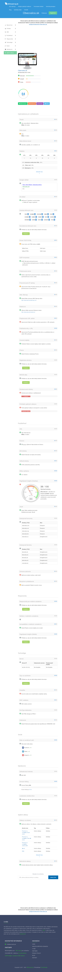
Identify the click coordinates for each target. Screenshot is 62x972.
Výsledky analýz (18, 9)
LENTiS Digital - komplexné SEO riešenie (15, 955)
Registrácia (53, 13)
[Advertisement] (38, 38)
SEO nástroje (12, 6)
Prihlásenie (44, 13)
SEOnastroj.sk (30, 967)
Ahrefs (30, 789)
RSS (23, 851)
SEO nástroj (18, 950)
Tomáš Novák (43, 967)
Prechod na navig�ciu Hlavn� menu (26, 838)
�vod (23, 848)
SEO (44, 930)
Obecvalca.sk (22, 70)
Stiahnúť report (23, 103)
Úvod (33, 944)
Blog (10, 9)
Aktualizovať (32, 103)
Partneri (34, 951)
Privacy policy (36, 953)
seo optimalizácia (22, 953)
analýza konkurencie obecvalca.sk (38, 24)
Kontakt (26, 9)
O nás (33, 948)
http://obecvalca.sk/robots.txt (28, 312)
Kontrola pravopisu (50, 6)
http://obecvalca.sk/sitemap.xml (28, 300)
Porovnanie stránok (38, 6)
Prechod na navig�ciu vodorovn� (25, 844)
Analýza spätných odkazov (24, 6)
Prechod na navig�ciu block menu (26, 832)
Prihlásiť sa (26, 233)
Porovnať (40, 103)
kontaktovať (22, 934)
